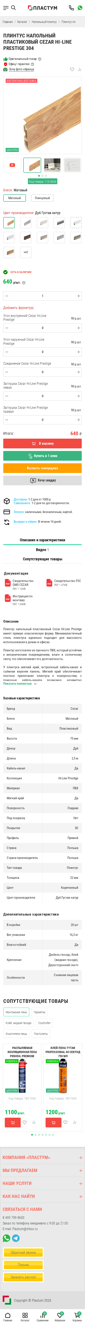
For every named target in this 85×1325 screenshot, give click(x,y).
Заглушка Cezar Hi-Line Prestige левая (25, 386)
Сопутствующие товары (42, 559)
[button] (15, 7)
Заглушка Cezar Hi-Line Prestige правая (25, 410)
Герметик (39, 1012)
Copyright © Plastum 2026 (32, 1300)
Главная (8, 22)
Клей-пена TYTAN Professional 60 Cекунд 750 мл (63, 1052)
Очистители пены (16, 1034)
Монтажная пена (16, 1012)
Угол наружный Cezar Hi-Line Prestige (23, 341)
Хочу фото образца (21, 69)
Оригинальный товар (22, 59)
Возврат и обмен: (25, 522)
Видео (42, 549)
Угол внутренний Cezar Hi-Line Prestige (24, 318)
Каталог (22, 22)
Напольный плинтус (44, 22)
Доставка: (21, 499)
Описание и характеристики (42, 540)
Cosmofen (44, 1023)
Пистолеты (41, 1034)
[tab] (42, 540)
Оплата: (19, 512)
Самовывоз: (22, 503)
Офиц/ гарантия (18, 64)
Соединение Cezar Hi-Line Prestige (27, 363)
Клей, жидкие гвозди (18, 1023)
